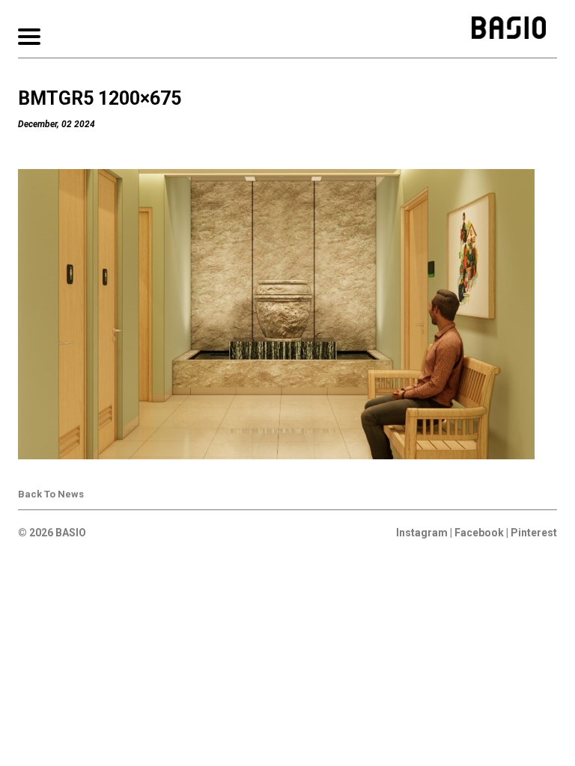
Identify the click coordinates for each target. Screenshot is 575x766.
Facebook (479, 533)
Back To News (51, 494)
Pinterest (534, 533)
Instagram (422, 533)
